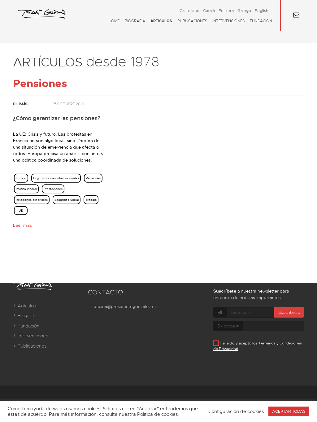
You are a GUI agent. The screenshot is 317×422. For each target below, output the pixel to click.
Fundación (261, 21)
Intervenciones (228, 21)
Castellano (189, 11)
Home (114, 21)
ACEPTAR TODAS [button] (289, 411)
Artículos (161, 21)
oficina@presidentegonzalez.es (124, 306)
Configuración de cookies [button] (236, 411)
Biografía (135, 21)
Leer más (22, 225)
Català (209, 11)
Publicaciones (192, 21)
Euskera (226, 11)
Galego (244, 11)
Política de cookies (157, 414)
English (261, 11)
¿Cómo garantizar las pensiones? (56, 118)
